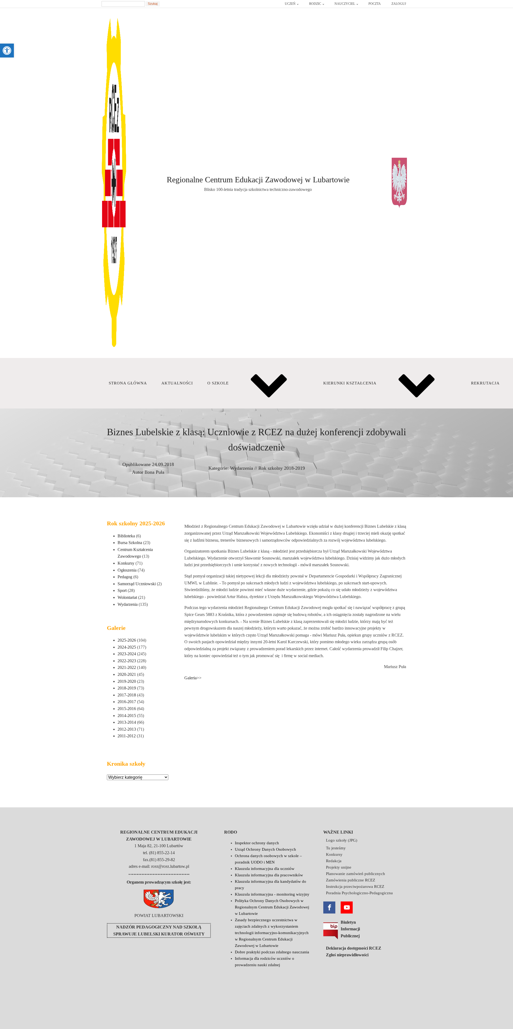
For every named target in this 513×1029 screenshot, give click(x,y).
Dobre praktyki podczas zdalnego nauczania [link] (272, 952)
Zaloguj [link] (398, 4)
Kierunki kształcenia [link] (349, 383)
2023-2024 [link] (127, 654)
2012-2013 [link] (127, 729)
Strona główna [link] (128, 383)
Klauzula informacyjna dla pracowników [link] (269, 875)
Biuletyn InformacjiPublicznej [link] (350, 929)
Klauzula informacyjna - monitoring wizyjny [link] (272, 894)
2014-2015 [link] (127, 715)
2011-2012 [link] (127, 736)
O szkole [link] (218, 383)
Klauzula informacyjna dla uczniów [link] (264, 868)
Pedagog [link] (125, 577)
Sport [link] (122, 590)
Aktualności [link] (177, 383)
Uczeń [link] (290, 4)
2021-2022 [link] (127, 667)
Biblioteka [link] (126, 536)
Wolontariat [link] (127, 597)
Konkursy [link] (126, 563)
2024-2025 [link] (127, 647)
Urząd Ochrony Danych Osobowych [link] (265, 849)
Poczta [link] (374, 4)
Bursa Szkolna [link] (130, 542)
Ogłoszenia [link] (127, 570)
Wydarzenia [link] (241, 468)
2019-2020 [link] (127, 681)
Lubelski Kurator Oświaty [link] (171, 934)
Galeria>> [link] (192, 678)
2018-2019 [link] (127, 688)
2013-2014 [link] (127, 722)
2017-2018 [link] (127, 695)
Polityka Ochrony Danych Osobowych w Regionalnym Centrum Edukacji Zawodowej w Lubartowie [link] (272, 907)
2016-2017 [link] (127, 701)
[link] (7, 50)
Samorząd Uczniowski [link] (137, 583)
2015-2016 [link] (127, 708)
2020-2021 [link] (127, 674)
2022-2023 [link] (127, 660)
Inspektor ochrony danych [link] (257, 843)
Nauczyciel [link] (345, 4)
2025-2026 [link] (127, 640)
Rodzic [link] (315, 4)
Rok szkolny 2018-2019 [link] (281, 468)
